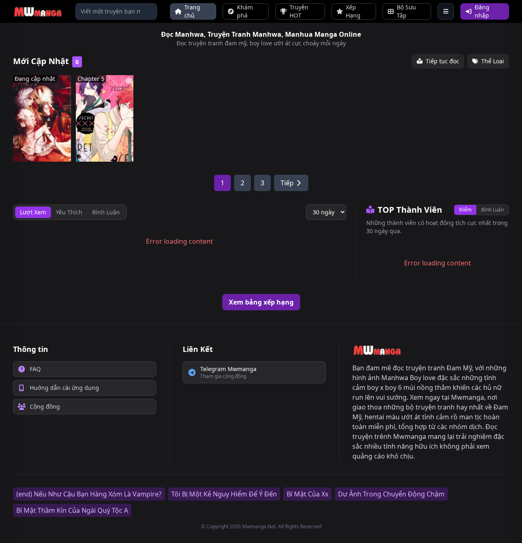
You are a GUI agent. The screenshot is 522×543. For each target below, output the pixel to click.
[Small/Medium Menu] (446, 11)
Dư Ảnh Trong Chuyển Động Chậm (391, 494)
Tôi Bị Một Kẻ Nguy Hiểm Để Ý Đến (224, 494)
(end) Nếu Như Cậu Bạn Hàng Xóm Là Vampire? (88, 494)
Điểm (465, 209)
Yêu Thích (69, 212)
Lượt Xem (33, 212)
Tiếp (287, 182)
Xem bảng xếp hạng (261, 302)
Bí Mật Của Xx (307, 494)
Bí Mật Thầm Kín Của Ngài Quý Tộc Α (72, 510)
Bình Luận (492, 209)
